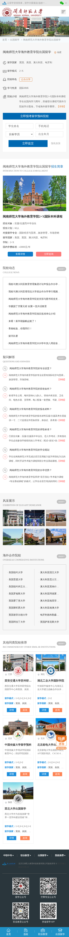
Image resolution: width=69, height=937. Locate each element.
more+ (61, 269)
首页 (4, 40)
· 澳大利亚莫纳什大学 (50, 586)
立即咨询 (48, 254)
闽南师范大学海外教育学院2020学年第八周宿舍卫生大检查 (34, 343)
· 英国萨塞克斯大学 (49, 622)
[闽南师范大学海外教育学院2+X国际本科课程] (34, 194)
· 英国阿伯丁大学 (16, 622)
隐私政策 (55, 143)
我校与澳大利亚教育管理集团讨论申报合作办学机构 (34, 284)
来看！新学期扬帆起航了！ (22, 321)
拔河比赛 (12, 336)
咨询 (25, 710)
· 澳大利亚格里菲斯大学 (50, 600)
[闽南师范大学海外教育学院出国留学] (34, 27)
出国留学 (15, 40)
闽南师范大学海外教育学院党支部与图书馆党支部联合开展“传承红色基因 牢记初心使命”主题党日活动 (34, 299)
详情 (11, 710)
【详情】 (61, 106)
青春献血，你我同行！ (19, 328)
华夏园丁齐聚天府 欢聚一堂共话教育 (27, 306)
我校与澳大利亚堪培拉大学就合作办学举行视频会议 (34, 291)
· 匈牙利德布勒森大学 (50, 615)
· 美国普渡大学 (15, 579)
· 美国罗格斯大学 (16, 593)
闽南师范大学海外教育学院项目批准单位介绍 (31, 314)
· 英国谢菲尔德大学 (17, 615)
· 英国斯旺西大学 (16, 608)
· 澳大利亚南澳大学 (49, 608)
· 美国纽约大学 (15, 572)
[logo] (20, 10)
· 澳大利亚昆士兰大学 (50, 579)
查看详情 (20, 254)
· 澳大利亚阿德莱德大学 (50, 593)
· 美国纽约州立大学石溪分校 (18, 586)
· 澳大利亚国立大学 (49, 572)
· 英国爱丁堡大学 (16, 600)
